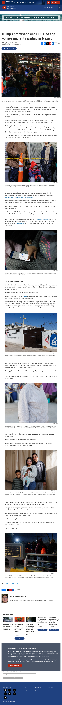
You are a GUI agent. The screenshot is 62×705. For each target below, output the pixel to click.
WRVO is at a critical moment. (22, 648)
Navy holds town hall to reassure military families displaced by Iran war (42, 621)
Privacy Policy (51, 691)
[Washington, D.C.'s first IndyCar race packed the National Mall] (8, 619)
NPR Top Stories (16, 583)
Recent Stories (8, 614)
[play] (4, 7)
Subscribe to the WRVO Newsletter (13, 672)
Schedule (25, 691)
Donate (56, 2)
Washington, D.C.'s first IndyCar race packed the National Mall (8, 627)
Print (58, 43)
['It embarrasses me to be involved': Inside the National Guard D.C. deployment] (19, 619)
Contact (37, 691)
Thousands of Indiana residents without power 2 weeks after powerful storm (54, 621)
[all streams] (60, 8)
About (24, 687)
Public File (50, 687)
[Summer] (31, 17)
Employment (38, 687)
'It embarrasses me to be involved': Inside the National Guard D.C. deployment (19, 629)
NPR (7, 583)
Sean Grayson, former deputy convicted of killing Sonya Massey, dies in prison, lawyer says (30, 629)
